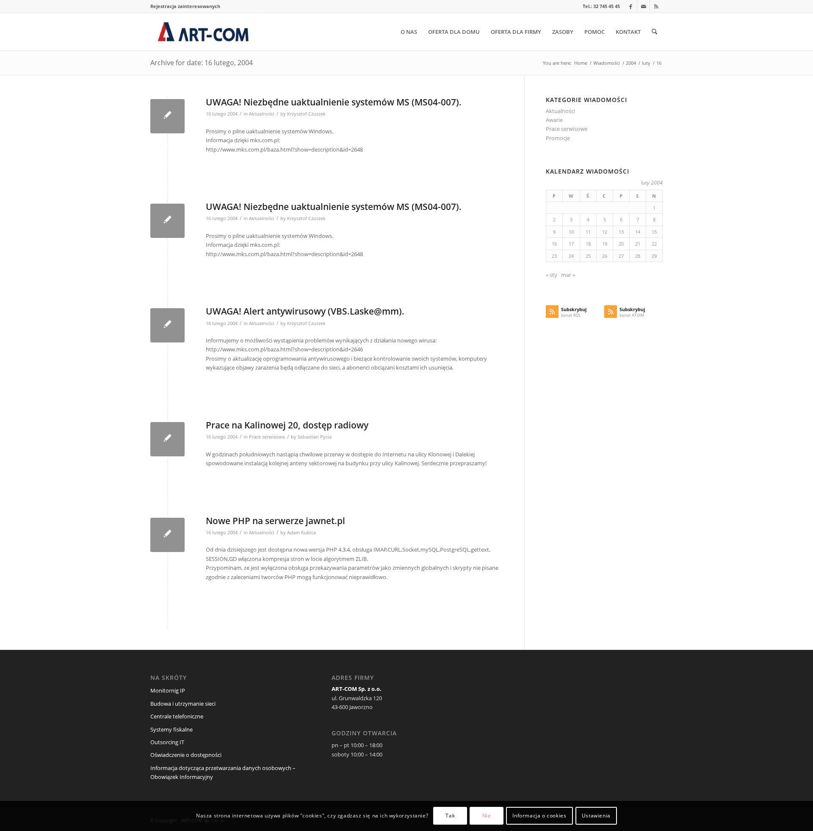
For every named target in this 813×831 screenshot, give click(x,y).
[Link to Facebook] (631, 6)
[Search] (654, 31)
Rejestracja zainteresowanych (185, 6)
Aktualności (261, 114)
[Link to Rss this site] (656, 6)
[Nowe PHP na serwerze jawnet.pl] (167, 535)
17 (571, 243)
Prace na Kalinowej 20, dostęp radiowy (287, 425)
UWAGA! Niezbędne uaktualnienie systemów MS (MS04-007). (334, 102)
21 (637, 243)
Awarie (554, 120)
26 (604, 256)
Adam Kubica (301, 533)
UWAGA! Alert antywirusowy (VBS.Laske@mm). (305, 311)
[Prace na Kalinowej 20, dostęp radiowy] (167, 439)
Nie (486, 816)
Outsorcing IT (167, 742)
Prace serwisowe (267, 437)
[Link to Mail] (643, 6)
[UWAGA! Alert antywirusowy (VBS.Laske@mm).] (167, 325)
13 (621, 232)
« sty (551, 275)
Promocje (558, 138)
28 (637, 256)
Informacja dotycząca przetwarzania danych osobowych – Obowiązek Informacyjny (223, 772)
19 (604, 243)
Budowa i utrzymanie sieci (183, 703)
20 (621, 243)
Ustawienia (596, 816)
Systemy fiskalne (171, 729)
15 (654, 232)
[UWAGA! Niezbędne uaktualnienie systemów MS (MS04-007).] (167, 116)
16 (554, 243)
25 (588, 256)
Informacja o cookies (539, 816)
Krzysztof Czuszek (306, 114)
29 (654, 256)
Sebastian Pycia (315, 437)
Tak (450, 816)
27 (621, 256)
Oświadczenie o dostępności (185, 755)
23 (554, 256)
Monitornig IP (167, 690)
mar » (568, 275)
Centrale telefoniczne (176, 716)
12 (604, 232)
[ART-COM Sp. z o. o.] (203, 31)
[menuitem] (185, 6)
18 (588, 243)
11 (588, 232)
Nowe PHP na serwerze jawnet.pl (275, 521)
